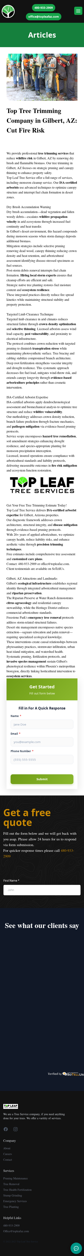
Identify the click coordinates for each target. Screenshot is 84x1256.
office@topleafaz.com (43, 16)
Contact (7, 1159)
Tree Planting (11, 1207)
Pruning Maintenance (15, 1178)
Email (15, 734)
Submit (42, 779)
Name (16, 716)
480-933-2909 (43, 8)
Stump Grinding (12, 1195)
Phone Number (22, 751)
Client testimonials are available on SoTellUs (35, 568)
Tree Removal (11, 1184)
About (6, 1148)
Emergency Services (15, 1201)
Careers (7, 1154)
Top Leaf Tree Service (21, 177)
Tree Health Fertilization (17, 1190)
